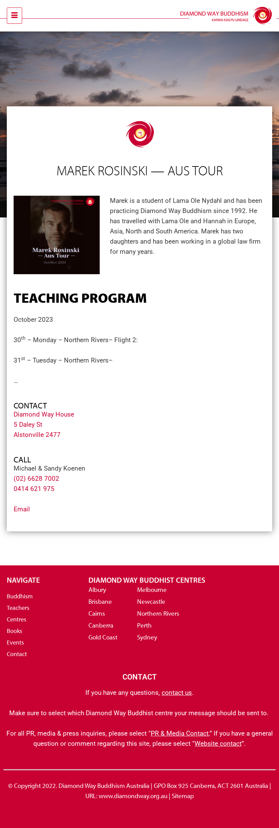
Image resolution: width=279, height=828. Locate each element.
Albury (97, 589)
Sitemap (183, 796)
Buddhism (20, 596)
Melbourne (152, 589)
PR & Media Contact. (180, 733)
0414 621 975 (34, 489)
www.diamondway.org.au (133, 796)
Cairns (96, 613)
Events (15, 642)
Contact (17, 654)
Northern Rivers (158, 613)
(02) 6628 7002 (36, 478)
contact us (177, 693)
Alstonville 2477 (37, 435)
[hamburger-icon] (14, 15)
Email (22, 509)
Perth (144, 625)
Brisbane (100, 601)
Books (14, 631)
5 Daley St (28, 424)
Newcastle (151, 601)
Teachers (18, 608)
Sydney (147, 637)
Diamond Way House (44, 414)
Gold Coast (102, 637)
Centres (16, 619)
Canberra (100, 625)
